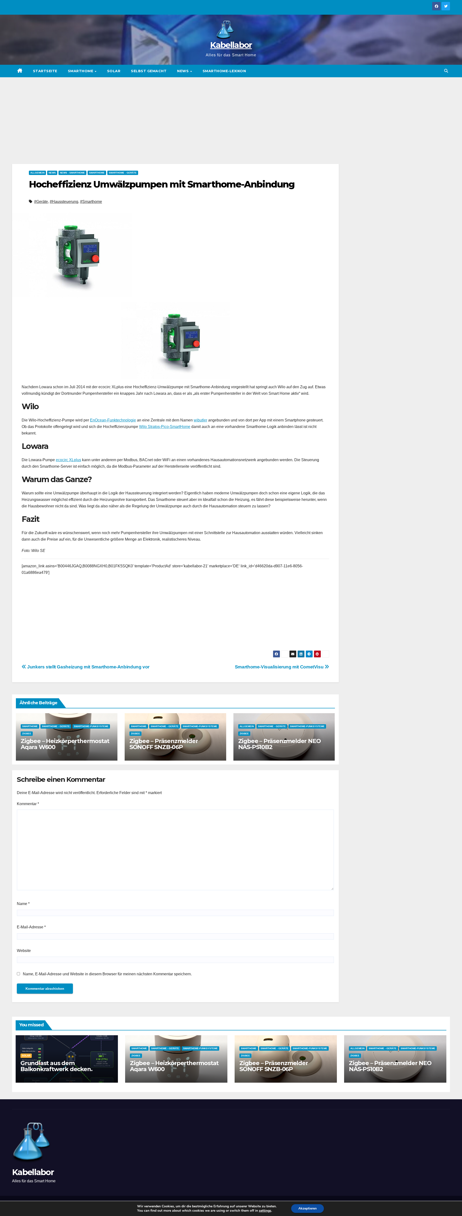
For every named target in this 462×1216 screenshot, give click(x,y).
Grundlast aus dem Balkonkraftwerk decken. (56, 1066)
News (183, 71)
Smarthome (81, 71)
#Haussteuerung (64, 202)
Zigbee (26, 733)
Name (23, 904)
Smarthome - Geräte (123, 172)
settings (265, 1211)
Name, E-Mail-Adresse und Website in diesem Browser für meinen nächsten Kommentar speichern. (107, 974)
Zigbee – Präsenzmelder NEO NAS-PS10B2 (279, 743)
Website (24, 951)
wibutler (200, 420)
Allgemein (37, 172)
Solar (114, 71)
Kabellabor (231, 45)
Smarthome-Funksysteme (91, 726)
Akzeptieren (307, 1208)
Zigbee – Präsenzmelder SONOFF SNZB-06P (163, 743)
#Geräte (41, 202)
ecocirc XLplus (68, 460)
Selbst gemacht (149, 71)
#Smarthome (91, 202)
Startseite (45, 71)
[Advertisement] (231, 113)
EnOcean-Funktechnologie (113, 420)
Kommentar (28, 804)
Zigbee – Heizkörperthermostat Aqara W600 (65, 743)
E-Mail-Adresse (31, 927)
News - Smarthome (72, 172)
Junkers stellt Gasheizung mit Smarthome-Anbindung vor (87, 666)
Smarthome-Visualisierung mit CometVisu (280, 666)
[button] (446, 71)
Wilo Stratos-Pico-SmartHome (164, 427)
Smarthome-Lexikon (224, 71)
